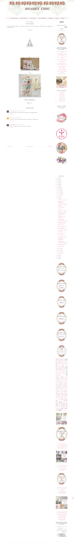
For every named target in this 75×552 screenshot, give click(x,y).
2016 (58, 184)
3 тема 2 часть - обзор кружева (62, 61)
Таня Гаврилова (12, 110)
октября (59, 192)
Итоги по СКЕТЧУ (61, 207)
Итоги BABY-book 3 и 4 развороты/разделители (62, 238)
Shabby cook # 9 (61, 246)
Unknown (11, 117)
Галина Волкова (63, 362)
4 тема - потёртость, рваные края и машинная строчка (62, 64)
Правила (57, 18)
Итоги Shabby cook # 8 (62, 236)
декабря (59, 188)
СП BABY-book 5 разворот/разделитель (62, 242)
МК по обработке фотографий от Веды (62, 228)
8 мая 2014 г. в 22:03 (20, 110)
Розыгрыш (65, 379)
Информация (62, 369)
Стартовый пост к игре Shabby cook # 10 (62, 223)
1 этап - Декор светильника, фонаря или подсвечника (62, 512)
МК (64, 374)
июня (59, 196)
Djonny (29, 56)
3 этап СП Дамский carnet (62, 445)
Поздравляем (58, 375)
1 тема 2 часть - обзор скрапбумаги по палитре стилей (62, 54)
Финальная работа (62, 73)
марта (59, 250)
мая (59, 198)
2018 (58, 181)
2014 (58, 187)
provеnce (63, 407)
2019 (58, 179)
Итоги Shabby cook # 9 (62, 199)
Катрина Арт (29, 29)
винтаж (65, 361)
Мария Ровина (62, 93)
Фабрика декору (63, 399)
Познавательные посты (60, 376)
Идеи (57, 369)
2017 (58, 182)
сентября (60, 193)
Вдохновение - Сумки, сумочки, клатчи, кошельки (62, 217)
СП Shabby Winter (63, 394)
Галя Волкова (62, 95)
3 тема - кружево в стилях (62, 59)
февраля (60, 251)
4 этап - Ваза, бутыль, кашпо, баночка (62, 519)
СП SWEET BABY (59, 395)
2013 (58, 255)
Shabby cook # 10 (61, 224)
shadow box (63, 410)
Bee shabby (61, 404)
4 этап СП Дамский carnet (62, 443)
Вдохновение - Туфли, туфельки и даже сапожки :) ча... (62, 213)
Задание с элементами (62, 226)
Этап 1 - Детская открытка (62, 487)
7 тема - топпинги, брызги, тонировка (62, 72)
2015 (58, 185)
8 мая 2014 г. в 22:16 (18, 117)
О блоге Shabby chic (42, 18)
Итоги (31, 103)
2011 (58, 258)
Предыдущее (50, 146)
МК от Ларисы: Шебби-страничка (62, 231)
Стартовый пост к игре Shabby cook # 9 (62, 244)
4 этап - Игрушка (62, 493)
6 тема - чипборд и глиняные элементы (62, 69)
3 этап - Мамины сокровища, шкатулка (62, 492)
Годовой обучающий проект (61, 363)
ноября (59, 190)
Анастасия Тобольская (60, 358)
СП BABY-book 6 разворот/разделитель (62, 220)
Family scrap (59, 406)
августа (59, 195)
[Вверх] (73, 498)
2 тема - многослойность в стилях (62, 58)
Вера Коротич (62, 96)
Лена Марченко (62, 98)
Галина (29, 73)
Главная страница (14, 18)
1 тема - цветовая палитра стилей (62, 52)
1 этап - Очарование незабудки (62, 470)
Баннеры (63, 18)
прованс (57, 377)
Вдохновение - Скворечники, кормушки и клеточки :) (62, 202)
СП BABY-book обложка (62, 210)
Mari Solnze (62, 92)
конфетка (57, 372)
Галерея (57, 362)
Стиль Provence (33, 18)
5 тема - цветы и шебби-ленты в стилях (62, 67)
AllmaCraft (65, 403)
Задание (63, 366)
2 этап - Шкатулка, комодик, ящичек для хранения (62, 515)
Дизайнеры (51, 18)
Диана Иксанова (62, 364)
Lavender (59, 209)
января (59, 253)
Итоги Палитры (61, 234)
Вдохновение (60, 360)
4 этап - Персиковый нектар (62, 465)
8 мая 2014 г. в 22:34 (20, 124)
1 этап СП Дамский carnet (62, 448)
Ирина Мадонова (62, 100)
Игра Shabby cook (60, 368)
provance (58, 408)
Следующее (9, 146)
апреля (59, 248)
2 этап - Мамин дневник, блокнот (62, 489)
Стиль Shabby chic (24, 18)
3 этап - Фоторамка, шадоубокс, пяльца (62, 517)
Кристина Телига (62, 99)
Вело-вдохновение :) (62, 233)
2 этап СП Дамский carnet (62, 446)
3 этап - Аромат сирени (62, 466)
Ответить (11, 114)
